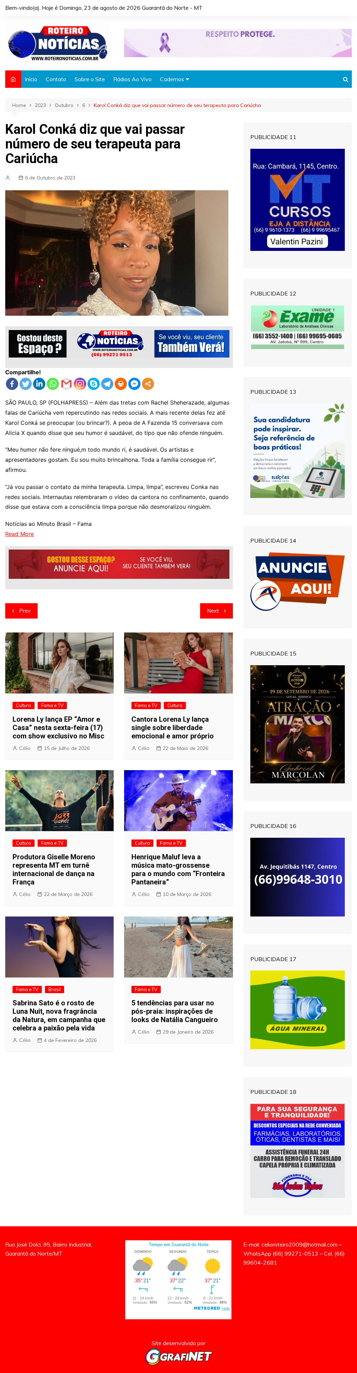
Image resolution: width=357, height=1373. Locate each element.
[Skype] (94, 384)
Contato (56, 79)
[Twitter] (26, 384)
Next (213, 610)
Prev (25, 610)
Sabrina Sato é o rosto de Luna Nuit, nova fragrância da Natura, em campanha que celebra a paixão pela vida (59, 1015)
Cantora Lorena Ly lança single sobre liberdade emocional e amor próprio (172, 727)
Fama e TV (52, 705)
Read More (19, 533)
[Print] (121, 384)
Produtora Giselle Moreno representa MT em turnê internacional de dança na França (54, 869)
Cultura (23, 705)
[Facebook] (12, 384)
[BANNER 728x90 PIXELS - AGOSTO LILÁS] (238, 42)
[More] (148, 384)
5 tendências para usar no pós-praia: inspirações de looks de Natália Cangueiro (174, 1011)
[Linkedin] (39, 384)
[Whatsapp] (53, 384)
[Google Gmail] (66, 384)
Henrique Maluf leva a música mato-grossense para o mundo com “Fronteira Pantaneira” (178, 869)
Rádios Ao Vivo (132, 79)
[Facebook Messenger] (134, 384)
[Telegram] (107, 384)
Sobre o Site (90, 79)
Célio (25, 748)
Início (31, 79)
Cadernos (172, 79)
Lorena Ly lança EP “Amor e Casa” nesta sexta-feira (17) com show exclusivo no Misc (58, 727)
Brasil (54, 989)
